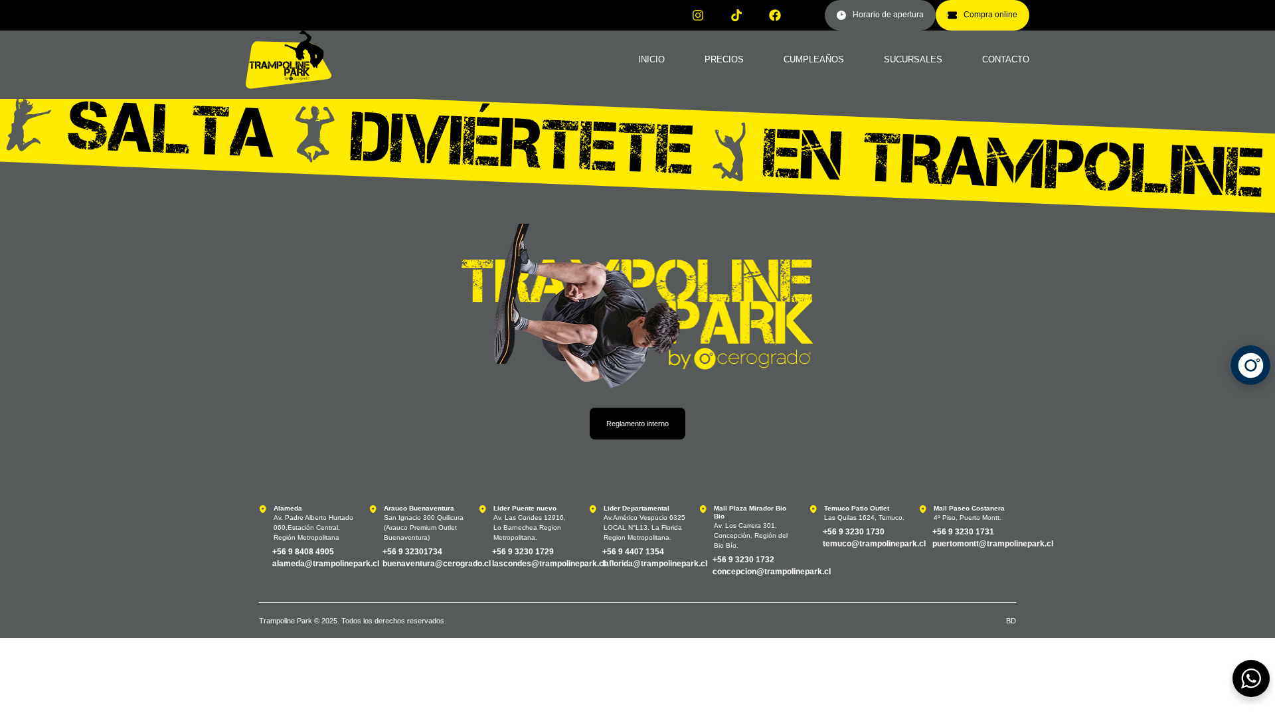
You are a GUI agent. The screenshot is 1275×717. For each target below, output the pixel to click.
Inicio (651, 59)
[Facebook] (775, 15)
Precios (724, 59)
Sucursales (913, 59)
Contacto (1005, 59)
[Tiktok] (736, 15)
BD (1011, 621)
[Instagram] (698, 15)
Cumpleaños (814, 59)
